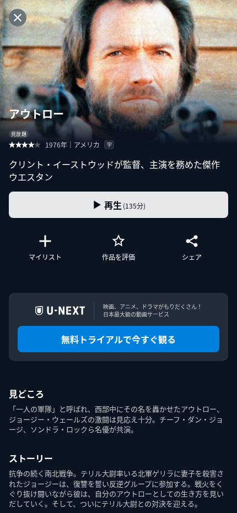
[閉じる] (17, 17)
